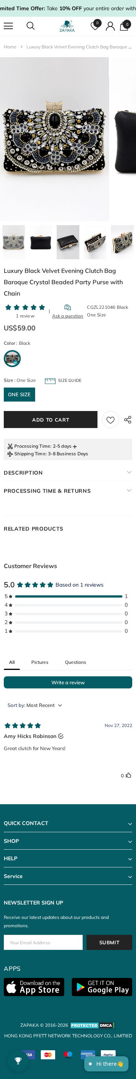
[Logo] (67, 26)
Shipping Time (30, 453)
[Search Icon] (37, 26)
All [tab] (12, 662)
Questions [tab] (75, 662)
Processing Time (32, 446)
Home (10, 47)
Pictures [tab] (39, 662)
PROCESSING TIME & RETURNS (47, 490)
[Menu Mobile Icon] (8, 26)
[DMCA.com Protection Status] (92, 1025)
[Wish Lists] (110, 419)
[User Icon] (110, 26)
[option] (54, 139)
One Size (19, 394)
